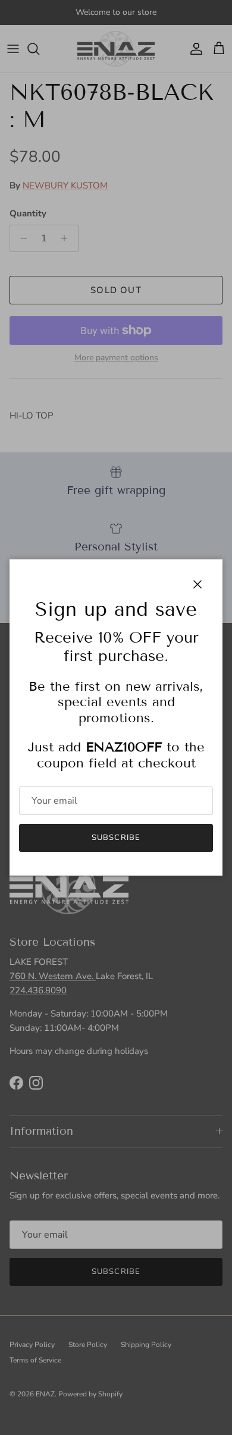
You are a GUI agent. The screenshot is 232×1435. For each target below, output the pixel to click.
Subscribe (116, 837)
